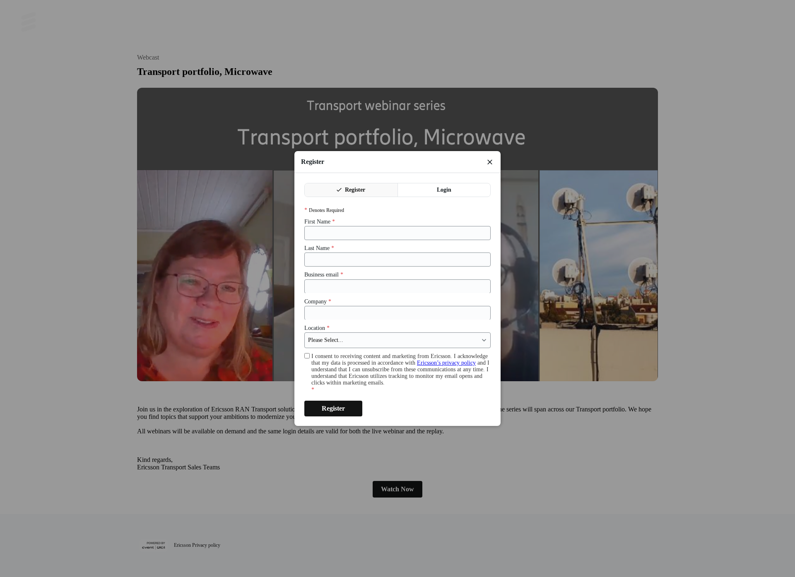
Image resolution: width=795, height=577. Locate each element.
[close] (490, 162)
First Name (319, 222)
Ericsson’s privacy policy (446, 363)
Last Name (319, 248)
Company (317, 301)
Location (317, 328)
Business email (323, 275)
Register (354, 190)
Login (444, 190)
